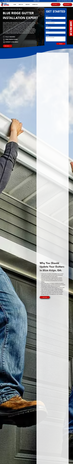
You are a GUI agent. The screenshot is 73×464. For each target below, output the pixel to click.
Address (47, 30)
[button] (27, 4)
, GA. (21, 9)
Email (47, 25)
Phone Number (49, 20)
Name (47, 15)
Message (47, 35)
